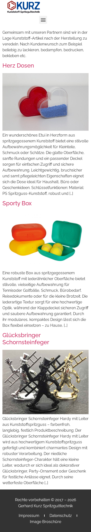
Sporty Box (17, 203)
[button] (43, 20)
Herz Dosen (18, 65)
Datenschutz (61, 515)
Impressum (29, 515)
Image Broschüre (45, 521)
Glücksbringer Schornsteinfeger (25, 339)
